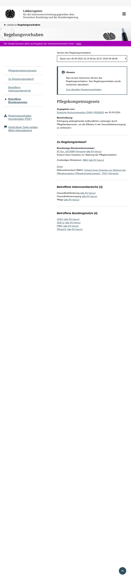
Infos (78, 43)
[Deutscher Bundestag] (12, 14)
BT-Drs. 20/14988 (66, 151)
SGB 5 (60, 219)
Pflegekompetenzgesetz (22, 70)
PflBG (60, 226)
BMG (85, 160)
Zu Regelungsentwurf (21, 79)
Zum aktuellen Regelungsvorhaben (83, 89)
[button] (124, 14)
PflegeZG (61, 229)
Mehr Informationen (20, 130)
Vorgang (80, 151)
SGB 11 (61, 222)
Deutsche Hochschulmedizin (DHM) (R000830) (80, 112)
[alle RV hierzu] (93, 151)
